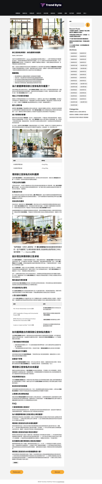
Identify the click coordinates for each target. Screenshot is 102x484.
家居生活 (39, 13)
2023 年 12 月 (74, 102)
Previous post (16, 472)
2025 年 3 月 (83, 77)
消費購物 (60, 13)
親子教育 (71, 13)
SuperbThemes (60, 481)
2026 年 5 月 (83, 56)
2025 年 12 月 (74, 65)
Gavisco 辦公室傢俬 (32, 59)
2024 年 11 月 (83, 83)
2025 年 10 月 (74, 68)
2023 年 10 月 (74, 105)
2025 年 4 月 (74, 77)
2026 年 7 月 (83, 53)
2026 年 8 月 (74, 53)
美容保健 (46, 13)
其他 (84, 13)
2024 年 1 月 (83, 99)
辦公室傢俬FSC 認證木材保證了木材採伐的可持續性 (28, 76)
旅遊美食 (53, 13)
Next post (57, 472)
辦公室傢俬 (35, 77)
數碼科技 (25, 13)
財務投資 (32, 13)
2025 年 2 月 (74, 80)
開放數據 (86, 117)
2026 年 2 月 (74, 62)
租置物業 (86, 114)
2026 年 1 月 (83, 62)
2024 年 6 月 (74, 92)
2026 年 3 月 (83, 59)
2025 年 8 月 (74, 71)
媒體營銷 (18, 13)
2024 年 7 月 (83, 89)
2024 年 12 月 (74, 83)
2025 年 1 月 (83, 80)
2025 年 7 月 (83, 71)
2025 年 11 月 (83, 65)
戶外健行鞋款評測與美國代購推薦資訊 (78, 38)
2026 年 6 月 (74, 56)
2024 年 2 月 (74, 99)
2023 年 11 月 (83, 102)
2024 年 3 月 (83, 95)
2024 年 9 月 (83, 86)
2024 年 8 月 (74, 89)
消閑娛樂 (78, 13)
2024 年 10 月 (74, 86)
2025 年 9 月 (83, 68)
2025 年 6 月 (74, 74)
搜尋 (70, 21)
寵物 (66, 13)
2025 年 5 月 (83, 74)
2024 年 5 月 (83, 92)
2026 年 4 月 (74, 59)
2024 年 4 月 (74, 95)
